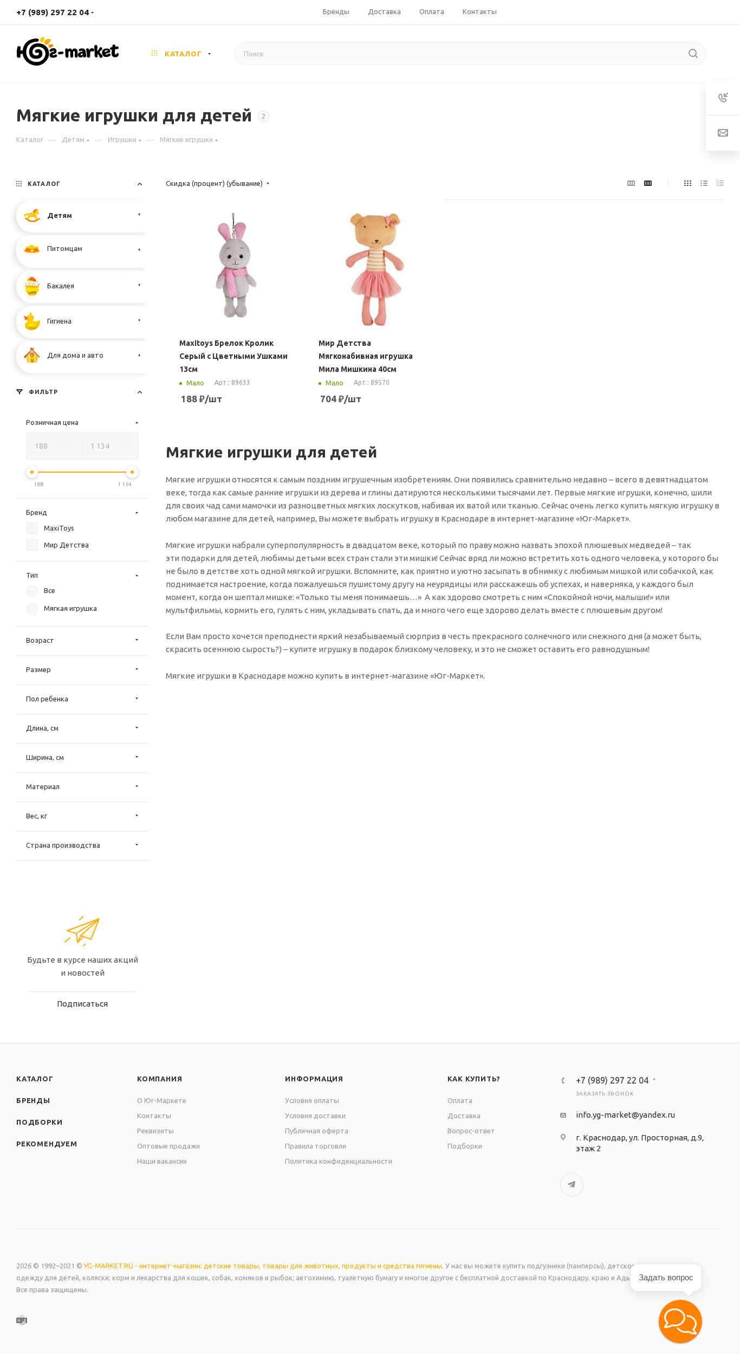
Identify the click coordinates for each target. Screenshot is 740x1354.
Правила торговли (315, 1146)
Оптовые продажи (168, 1146)
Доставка (464, 1115)
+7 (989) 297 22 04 (52, 12)
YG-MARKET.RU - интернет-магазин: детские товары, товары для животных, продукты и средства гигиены (263, 1265)
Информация (314, 1078)
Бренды (33, 1100)
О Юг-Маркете (161, 1100)
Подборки (39, 1122)
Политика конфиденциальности (338, 1161)
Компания (159, 1078)
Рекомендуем (46, 1143)
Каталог (35, 1078)
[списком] (704, 183)
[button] (680, 1321)
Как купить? (474, 1078)
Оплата (459, 1100)
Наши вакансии (162, 1161)
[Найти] (693, 53)
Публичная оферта (316, 1130)
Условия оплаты (312, 1100)
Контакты (154, 1115)
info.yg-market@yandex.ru (625, 1114)
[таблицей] (720, 183)
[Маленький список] (631, 183)
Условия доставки (315, 1115)
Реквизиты (155, 1130)
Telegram (571, 1184)
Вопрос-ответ (471, 1130)
